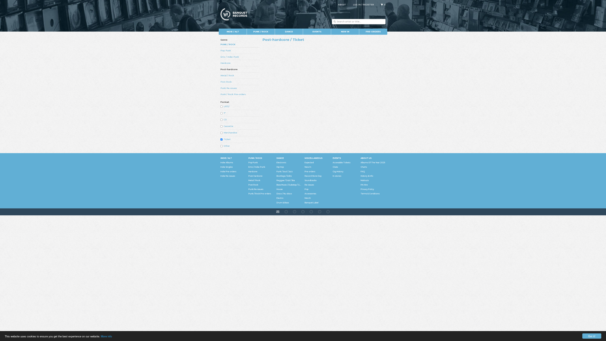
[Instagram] (295, 212)
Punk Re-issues (228, 88)
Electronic (281, 162)
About (342, 4)
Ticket (227, 139)
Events (316, 31)
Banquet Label (311, 202)
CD (225, 119)
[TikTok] (303, 212)
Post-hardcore (229, 69)
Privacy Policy (367, 189)
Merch (308, 198)
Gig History (338, 171)
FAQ (363, 171)
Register (368, 4)
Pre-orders (373, 31)
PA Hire (364, 185)
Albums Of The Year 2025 (373, 162)
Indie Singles (226, 167)
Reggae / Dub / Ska (285, 180)
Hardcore (225, 63)
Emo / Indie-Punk (229, 57)
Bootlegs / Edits (284, 176)
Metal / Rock (227, 75)
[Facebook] (286, 212)
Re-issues (309, 185)
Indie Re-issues (227, 176)
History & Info (367, 176)
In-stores (337, 176)
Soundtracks (310, 180)
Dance (289, 31)
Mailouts (365, 180)
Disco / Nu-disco (284, 193)
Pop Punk (225, 50)
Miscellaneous (313, 158)
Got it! (591, 336)
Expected (309, 162)
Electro (279, 198)
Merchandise (230, 132)
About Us (366, 158)
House (279, 189)
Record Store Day (313, 176)
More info (106, 336)
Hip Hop (280, 167)
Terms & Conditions (370, 193)
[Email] (278, 212)
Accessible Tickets (341, 162)
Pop (306, 189)
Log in (357, 4)
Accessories (310, 193)
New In (345, 31)
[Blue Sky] (320, 212)
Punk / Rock (260, 31)
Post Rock (226, 82)
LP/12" (227, 106)
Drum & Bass (282, 202)
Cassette (228, 126)
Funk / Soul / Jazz (284, 171)
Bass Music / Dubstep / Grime (288, 185)
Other (227, 146)
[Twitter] (311, 212)
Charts (364, 167)
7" (225, 113)
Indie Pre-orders (228, 171)
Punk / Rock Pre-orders (233, 94)
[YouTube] (328, 212)
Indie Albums (226, 162)
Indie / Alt (233, 31)
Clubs (335, 167)
